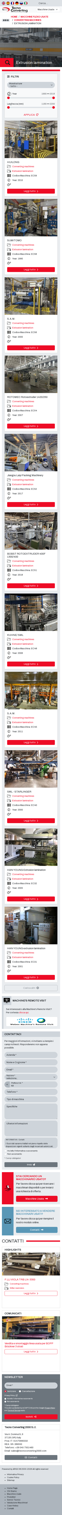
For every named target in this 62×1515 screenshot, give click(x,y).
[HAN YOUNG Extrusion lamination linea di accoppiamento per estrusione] (31, 847)
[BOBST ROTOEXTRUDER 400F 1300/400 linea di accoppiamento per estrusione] (31, 531)
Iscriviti (29, 1417)
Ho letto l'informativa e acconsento (22, 1151)
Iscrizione (11, 1391)
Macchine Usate (34, 1198)
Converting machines (23, 166)
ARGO (16, 1469)
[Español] (8, 3)
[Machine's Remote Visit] (32, 1021)
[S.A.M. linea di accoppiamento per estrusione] (31, 296)
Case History (12, 1506)
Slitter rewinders (17, 1288)
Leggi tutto (30, 191)
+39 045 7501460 (24, 1447)
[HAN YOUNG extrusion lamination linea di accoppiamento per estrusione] (31, 925)
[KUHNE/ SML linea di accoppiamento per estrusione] (31, 612)
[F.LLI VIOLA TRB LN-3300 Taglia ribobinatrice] (31, 1264)
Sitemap (10, 1480)
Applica (29, 114)
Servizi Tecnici (13, 1500)
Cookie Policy (13, 1477)
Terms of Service (14, 1410)
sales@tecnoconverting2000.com (28, 1451)
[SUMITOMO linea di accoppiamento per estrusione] (31, 217)
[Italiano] (26, 3)
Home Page (12, 1488)
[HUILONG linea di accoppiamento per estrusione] (31, 139)
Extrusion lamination (22, 171)
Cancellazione (28, 1391)
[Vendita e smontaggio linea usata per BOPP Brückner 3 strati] (31, 1327)
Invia (29, 1164)
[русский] (21, 3)
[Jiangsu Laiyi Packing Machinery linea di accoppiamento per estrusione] (31, 452)
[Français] (12, 3)
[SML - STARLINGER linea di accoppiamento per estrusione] (31, 769)
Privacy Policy (9, 1395)
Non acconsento (14, 1154)
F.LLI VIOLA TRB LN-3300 (20, 1279)
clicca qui (23, 1012)
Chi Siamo (12, 1491)
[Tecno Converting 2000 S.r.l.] (18, 10)
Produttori (11, 1497)
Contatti (35, 1229)
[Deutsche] (17, 3)
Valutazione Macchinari (17, 1503)
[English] (3, 3)
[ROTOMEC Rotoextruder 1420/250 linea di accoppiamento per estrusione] (31, 374)
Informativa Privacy (15, 1474)
